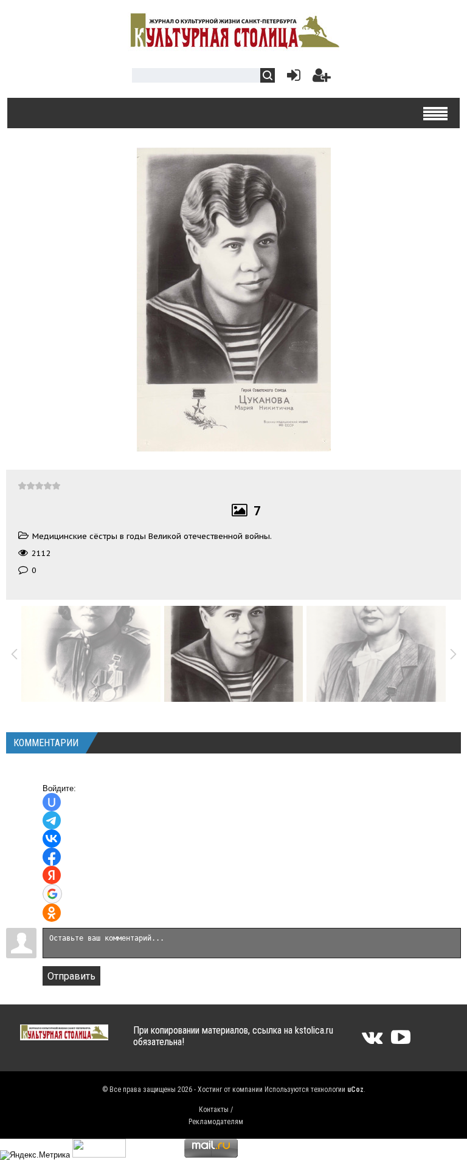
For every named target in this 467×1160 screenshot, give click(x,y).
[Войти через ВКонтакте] (52, 838)
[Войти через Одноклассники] (52, 913)
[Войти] (291, 78)
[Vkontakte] (372, 1041)
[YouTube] (400, 1041)
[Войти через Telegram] (52, 820)
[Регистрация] (322, 78)
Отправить (71, 976)
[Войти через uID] (52, 802)
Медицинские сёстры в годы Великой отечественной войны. (152, 536)
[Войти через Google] (52, 894)
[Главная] (233, 44)
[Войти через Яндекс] (52, 875)
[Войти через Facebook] (52, 857)
